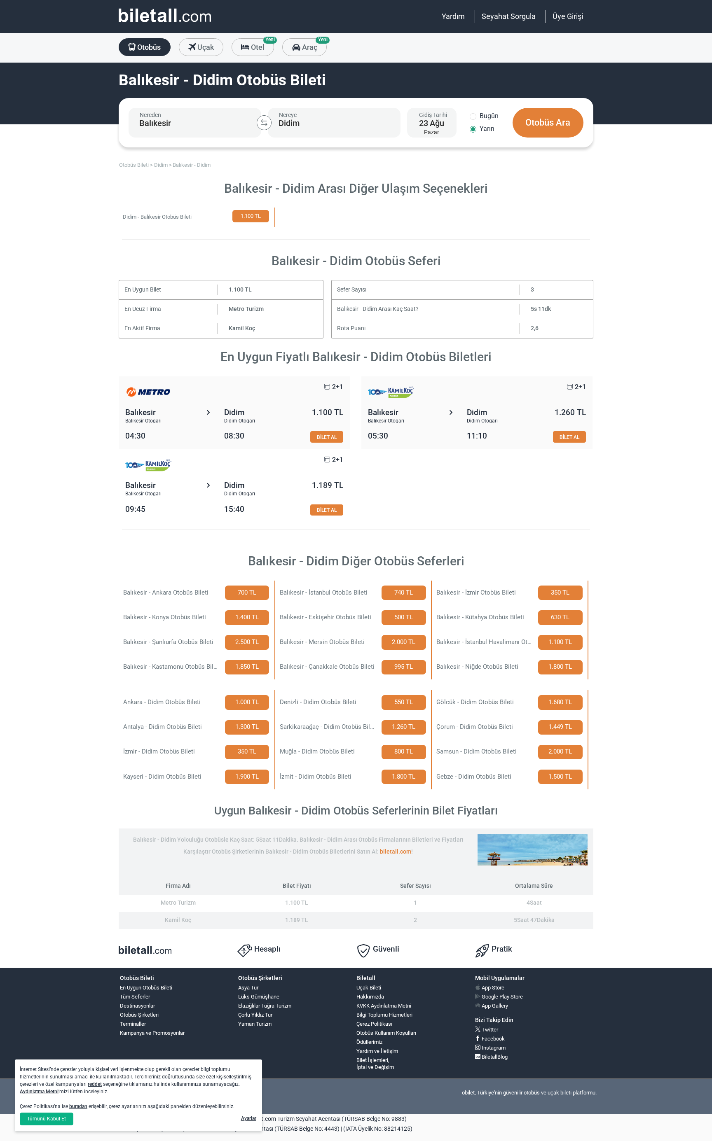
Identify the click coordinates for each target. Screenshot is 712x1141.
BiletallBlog (494, 1057)
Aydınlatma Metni (39, 1091)
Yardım (453, 16)
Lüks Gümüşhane (258, 997)
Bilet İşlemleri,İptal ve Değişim (375, 1063)
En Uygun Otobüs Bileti (146, 988)
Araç (313, 44)
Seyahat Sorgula (509, 16)
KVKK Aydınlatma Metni (383, 1006)
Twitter (489, 1030)
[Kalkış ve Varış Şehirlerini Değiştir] (264, 122)
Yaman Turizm (255, 1024)
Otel (261, 44)
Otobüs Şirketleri (139, 1015)
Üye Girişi (568, 16)
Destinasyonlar (137, 1006)
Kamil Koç (242, 328)
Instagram (493, 1048)
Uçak (205, 47)
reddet (95, 1084)
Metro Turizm (246, 309)
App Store (492, 988)
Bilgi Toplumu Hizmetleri (384, 1015)
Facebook (492, 1039)
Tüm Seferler (135, 997)
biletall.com (395, 851)
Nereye (288, 115)
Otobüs (148, 47)
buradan (78, 1106)
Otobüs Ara (547, 122)
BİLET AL (327, 437)
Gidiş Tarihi (433, 115)
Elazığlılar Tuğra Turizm (264, 1006)
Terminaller (133, 1024)
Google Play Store (501, 997)
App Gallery (494, 1006)
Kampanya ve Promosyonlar (152, 1033)
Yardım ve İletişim (377, 1051)
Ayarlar (248, 1118)
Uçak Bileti (368, 988)
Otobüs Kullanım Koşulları (386, 1033)
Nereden (150, 115)
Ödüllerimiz (369, 1042)
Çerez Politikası (374, 1024)
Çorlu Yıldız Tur (255, 1015)
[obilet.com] (165, 23)
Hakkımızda (370, 997)
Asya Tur (248, 988)
